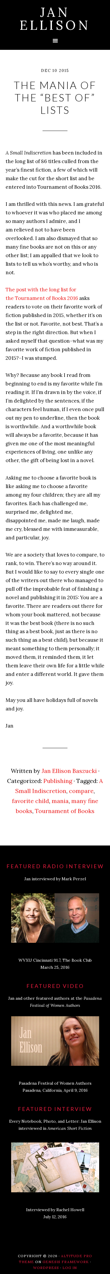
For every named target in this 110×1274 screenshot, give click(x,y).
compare (81, 790)
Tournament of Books (64, 811)
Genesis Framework (66, 1262)
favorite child (30, 801)
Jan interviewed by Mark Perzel (55, 878)
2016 (72, 298)
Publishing (57, 780)
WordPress (46, 1267)
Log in (69, 1267)
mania (60, 801)
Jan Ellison (55, 18)
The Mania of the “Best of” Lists (55, 97)
